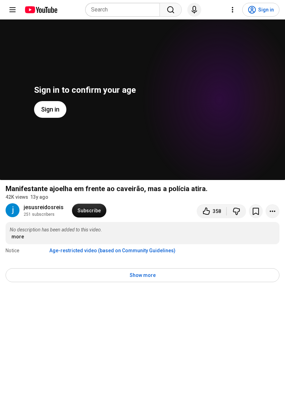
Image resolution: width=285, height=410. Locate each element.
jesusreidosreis (44, 207)
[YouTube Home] (40, 9)
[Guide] (12, 10)
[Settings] (232, 10)
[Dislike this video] (236, 211)
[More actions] (272, 211)
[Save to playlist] (256, 211)
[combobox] (124, 10)
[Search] (171, 10)
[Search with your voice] (194, 10)
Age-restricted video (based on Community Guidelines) (112, 250)
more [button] (17, 236)
